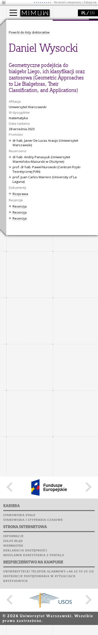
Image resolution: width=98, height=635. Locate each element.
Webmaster (13, 545)
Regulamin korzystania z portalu (33, 555)
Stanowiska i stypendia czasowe (33, 520)
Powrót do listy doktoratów (29, 32)
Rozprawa (20, 194)
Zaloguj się (89, 2)
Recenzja (20, 206)
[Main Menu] (13, 13)
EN (92, 13)
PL (83, 13)
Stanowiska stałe (19, 515)
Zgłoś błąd (13, 541)
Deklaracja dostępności (25, 550)
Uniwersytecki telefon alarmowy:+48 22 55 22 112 (48, 571)
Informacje (13, 536)
